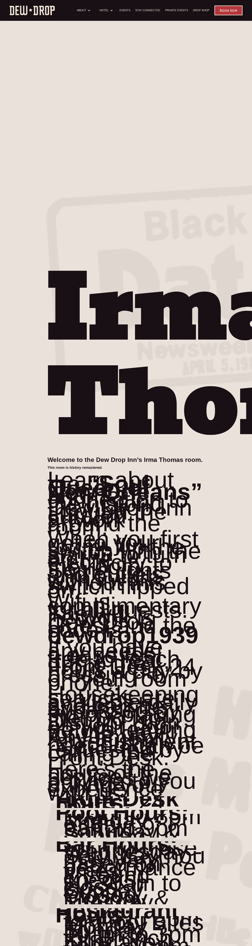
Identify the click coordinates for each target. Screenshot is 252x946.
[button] (83, 10)
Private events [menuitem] (176, 10)
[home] (32, 10)
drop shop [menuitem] (201, 10)
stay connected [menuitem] (147, 10)
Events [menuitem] (125, 10)
